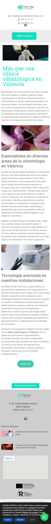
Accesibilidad (9, 502)
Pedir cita (25, 364)
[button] (25, 25)
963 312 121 (27, 410)
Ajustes (32, 520)
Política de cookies (30, 512)
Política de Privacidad (30, 502)
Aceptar (8, 520)
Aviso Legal (18, 502)
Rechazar (20, 520)
